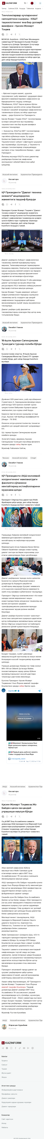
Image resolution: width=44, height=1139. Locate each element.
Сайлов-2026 (13, 8)
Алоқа (4, 1123)
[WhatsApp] (7, 34)
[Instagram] (3, 34)
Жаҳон (4, 1077)
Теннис (5, 458)
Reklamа (5, 1127)
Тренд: (4, 8)
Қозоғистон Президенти (32, 175)
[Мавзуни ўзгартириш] (33, 3)
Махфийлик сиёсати (9, 1094)
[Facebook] (15, 34)
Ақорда (22, 8)
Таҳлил (4, 1069)
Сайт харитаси (7, 1119)
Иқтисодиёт (6, 1073)
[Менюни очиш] (40, 3)
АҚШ (4, 787)
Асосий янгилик (10, 175)
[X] (19, 34)
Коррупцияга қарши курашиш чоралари (16, 1102)
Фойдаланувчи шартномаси (12, 1090)
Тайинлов (30, 8)
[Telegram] (11, 34)
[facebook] (15, 1048)
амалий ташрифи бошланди (14, 987)
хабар (18, 444)
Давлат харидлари (9, 1106)
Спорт (33, 458)
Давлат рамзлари (8, 1098)
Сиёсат (4, 1065)
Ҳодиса (38, 8)
